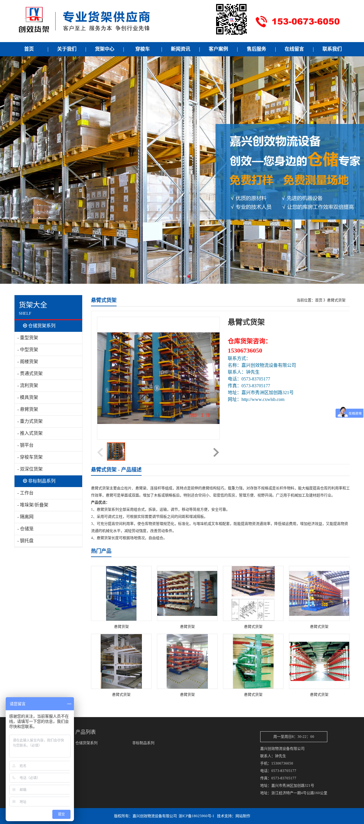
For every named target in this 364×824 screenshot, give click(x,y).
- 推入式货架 (30, 433)
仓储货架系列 (41, 325)
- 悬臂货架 (27, 409)
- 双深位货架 (30, 469)
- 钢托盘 (25, 540)
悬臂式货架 (253, 626)
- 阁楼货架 (27, 361)
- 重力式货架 (30, 421)
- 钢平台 (25, 445)
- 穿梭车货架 (30, 457)
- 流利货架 (27, 385)
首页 (318, 300)
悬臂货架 (121, 626)
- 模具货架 (27, 397)
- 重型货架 (27, 337)
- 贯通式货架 (30, 373)
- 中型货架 (27, 349)
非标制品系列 (41, 481)
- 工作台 (25, 492)
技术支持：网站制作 (233, 816)
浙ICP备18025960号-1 (196, 816)
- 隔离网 (25, 516)
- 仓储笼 (25, 528)
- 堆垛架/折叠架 (32, 504)
